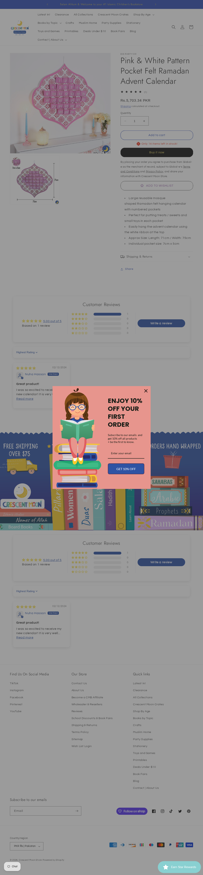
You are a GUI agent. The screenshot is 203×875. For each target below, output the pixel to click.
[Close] (146, 391)
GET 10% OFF (126, 469)
